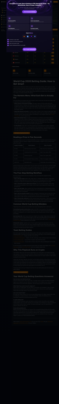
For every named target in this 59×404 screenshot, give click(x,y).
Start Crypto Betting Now (29, 49)
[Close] (51, 2)
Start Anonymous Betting (29, 11)
